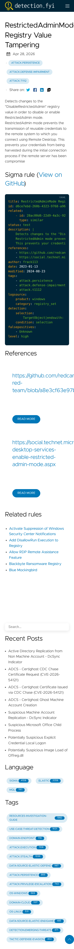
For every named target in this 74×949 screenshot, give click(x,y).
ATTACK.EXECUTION (26, 847)
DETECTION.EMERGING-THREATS (33, 930)
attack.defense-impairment (29, 72)
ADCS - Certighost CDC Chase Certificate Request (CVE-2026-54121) (34, 674)
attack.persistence (25, 63)
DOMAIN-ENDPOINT (25, 838)
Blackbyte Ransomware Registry (35, 564)
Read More (26, 419)
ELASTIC (48, 780)
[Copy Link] (48, 90)
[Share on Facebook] (35, 90)
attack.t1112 (18, 81)
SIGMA (17, 780)
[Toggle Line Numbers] (52, 191)
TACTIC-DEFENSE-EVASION (30, 939)
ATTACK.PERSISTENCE (27, 875)
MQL (15, 790)
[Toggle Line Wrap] (60, 191)
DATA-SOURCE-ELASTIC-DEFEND (34, 865)
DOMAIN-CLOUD (23, 902)
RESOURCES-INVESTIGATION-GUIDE (35, 818)
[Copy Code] (43, 191)
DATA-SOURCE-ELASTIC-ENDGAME (35, 921)
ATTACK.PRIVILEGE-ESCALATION (34, 884)
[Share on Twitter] (28, 90)
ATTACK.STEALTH (24, 856)
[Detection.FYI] (32, 6)
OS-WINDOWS (22, 893)
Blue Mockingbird (23, 570)
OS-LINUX (19, 911)
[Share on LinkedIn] (41, 90)
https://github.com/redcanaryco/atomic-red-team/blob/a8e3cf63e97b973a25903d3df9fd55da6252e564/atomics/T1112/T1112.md (37, 383)
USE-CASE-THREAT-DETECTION (33, 829)
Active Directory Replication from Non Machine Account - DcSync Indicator (35, 656)
